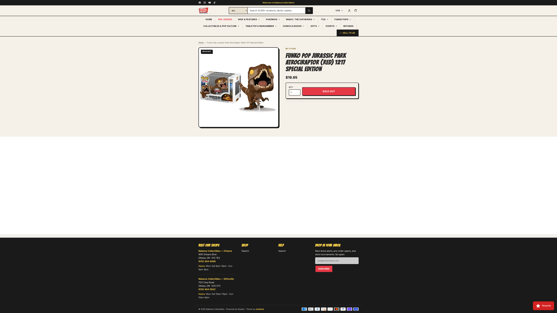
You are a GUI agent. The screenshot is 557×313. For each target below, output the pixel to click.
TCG (323, 19)
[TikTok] (214, 2)
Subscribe (324, 268)
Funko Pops (341, 19)
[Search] (309, 10)
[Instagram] (204, 2)
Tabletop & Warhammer (260, 26)
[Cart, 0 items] (356, 10)
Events (330, 26)
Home (209, 19)
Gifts (314, 26)
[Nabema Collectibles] (203, 10)
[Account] (349, 10)
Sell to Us (349, 33)
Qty (291, 87)
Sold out (329, 91)
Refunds (348, 26)
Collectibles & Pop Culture (220, 26)
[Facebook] (199, 2)
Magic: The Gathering (299, 19)
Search (245, 251)
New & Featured (247, 19)
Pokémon (271, 19)
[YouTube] (209, 2)
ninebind (260, 309)
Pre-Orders (225, 19)
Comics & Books (292, 26)
